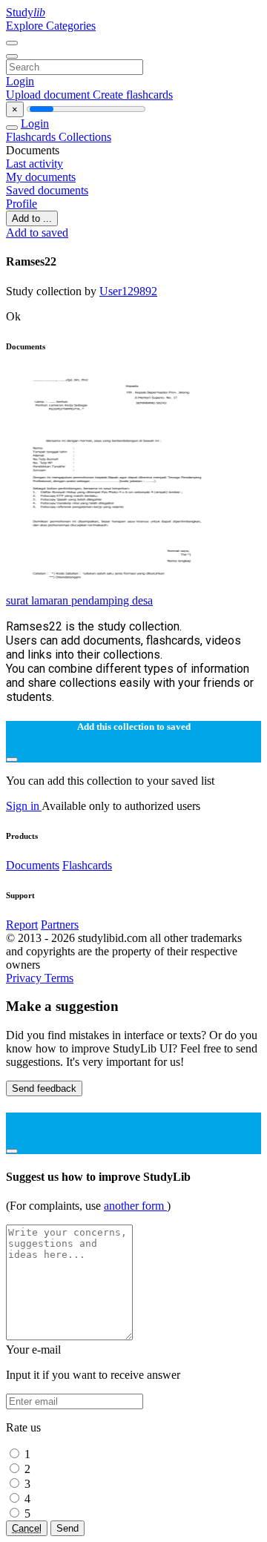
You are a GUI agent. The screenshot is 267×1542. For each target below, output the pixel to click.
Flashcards (32, 137)
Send (67, 1528)
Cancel (27, 1528)
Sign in (24, 806)
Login (20, 81)
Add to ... (32, 218)
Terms (58, 978)
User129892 (128, 291)
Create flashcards (133, 94)
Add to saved (37, 232)
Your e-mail (33, 1349)
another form (135, 1205)
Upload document (49, 94)
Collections (85, 137)
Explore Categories (51, 25)
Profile (21, 203)
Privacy (25, 978)
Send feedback (44, 1088)
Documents (32, 865)
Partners (60, 924)
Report (22, 924)
